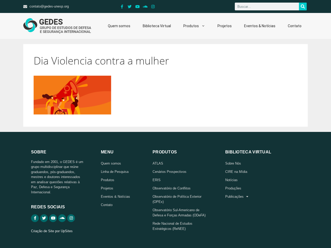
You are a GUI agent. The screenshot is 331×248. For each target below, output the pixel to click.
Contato (295, 26)
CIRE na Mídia (236, 172)
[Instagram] (153, 6)
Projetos (224, 26)
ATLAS (158, 163)
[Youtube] (137, 6)
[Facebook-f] (122, 6)
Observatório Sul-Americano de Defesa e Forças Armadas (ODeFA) (179, 212)
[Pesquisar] (303, 6)
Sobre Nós (233, 163)
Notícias (231, 180)
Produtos (191, 26)
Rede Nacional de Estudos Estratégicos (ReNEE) (172, 226)
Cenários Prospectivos (169, 172)
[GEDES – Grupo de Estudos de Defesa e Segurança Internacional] (57, 26)
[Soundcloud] (145, 6)
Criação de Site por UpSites (52, 231)
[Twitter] (130, 6)
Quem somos (119, 26)
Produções (233, 188)
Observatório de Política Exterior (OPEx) (177, 199)
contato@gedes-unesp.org (49, 6)
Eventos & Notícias (259, 26)
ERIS (157, 180)
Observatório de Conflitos (172, 188)
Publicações (234, 197)
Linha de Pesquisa (115, 172)
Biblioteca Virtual (157, 26)
